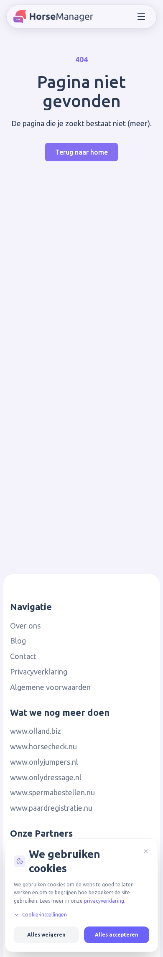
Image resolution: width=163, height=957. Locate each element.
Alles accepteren (116, 934)
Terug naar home (81, 152)
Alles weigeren (46, 934)
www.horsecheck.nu (43, 746)
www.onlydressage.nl (46, 777)
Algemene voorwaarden (50, 687)
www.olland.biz (35, 731)
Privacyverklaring (38, 671)
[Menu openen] (141, 16)
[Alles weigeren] (146, 851)
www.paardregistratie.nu (51, 808)
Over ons (25, 625)
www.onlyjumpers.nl (44, 762)
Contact (23, 656)
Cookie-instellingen (44, 914)
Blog (18, 640)
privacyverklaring (104, 901)
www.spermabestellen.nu (52, 792)
